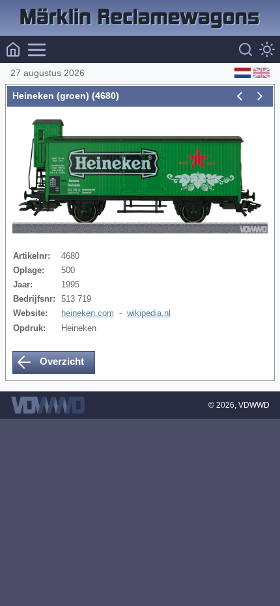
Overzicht (60, 361)
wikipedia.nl (149, 313)
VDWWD (254, 405)
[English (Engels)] (260, 73)
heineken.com (87, 313)
